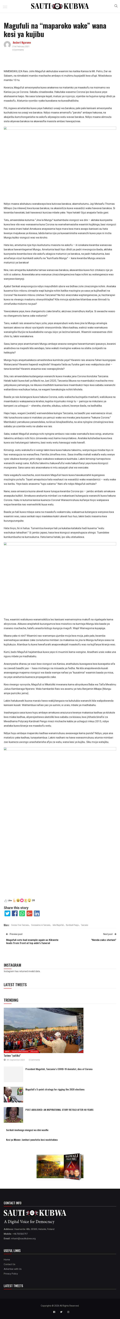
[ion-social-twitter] (61, 1312)
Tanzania (84, 924)
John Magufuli (58, 924)
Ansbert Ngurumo (22, 42)
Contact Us (9, 1264)
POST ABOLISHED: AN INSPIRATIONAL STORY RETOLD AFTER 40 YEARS (59, 1109)
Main (7, 1051)
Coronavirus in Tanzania (40, 924)
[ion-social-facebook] (54, 1312)
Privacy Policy (11, 1273)
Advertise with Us (13, 1269)
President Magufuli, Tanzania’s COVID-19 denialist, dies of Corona (58, 1069)
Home (7, 1259)
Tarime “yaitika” (12, 1055)
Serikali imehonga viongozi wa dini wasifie (27, 1130)
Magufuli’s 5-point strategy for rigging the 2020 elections (55, 1089)
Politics (34, 1051)
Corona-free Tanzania (20, 924)
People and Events (20, 1051)
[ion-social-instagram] (68, 1312)
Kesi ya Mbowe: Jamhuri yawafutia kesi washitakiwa (32, 1139)
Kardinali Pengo (72, 924)
